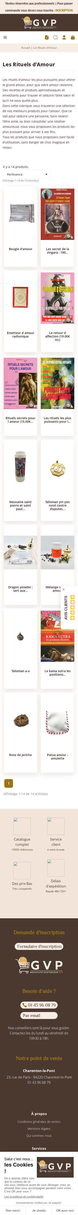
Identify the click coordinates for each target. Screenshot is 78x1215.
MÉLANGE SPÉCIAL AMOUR (57, 588)
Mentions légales (39, 1129)
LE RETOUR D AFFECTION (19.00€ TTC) (57, 336)
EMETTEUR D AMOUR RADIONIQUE (20, 334)
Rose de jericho (20, 755)
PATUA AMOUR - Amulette (57, 756)
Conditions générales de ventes (39, 1122)
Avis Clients (66, 607)
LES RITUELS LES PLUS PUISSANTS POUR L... (57, 419)
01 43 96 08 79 (42, 1005)
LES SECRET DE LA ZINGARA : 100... (57, 250)
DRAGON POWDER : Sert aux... (20, 588)
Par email (31, 1015)
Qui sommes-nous (39, 1136)
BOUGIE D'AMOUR (20, 249)
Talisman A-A (20, 671)
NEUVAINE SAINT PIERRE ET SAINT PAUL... (20, 505)
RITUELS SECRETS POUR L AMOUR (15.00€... (20, 419)
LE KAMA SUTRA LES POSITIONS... (58, 672)
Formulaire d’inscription (39, 946)
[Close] (63, 589)
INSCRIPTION (64, 10)
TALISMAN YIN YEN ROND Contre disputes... (57, 505)
